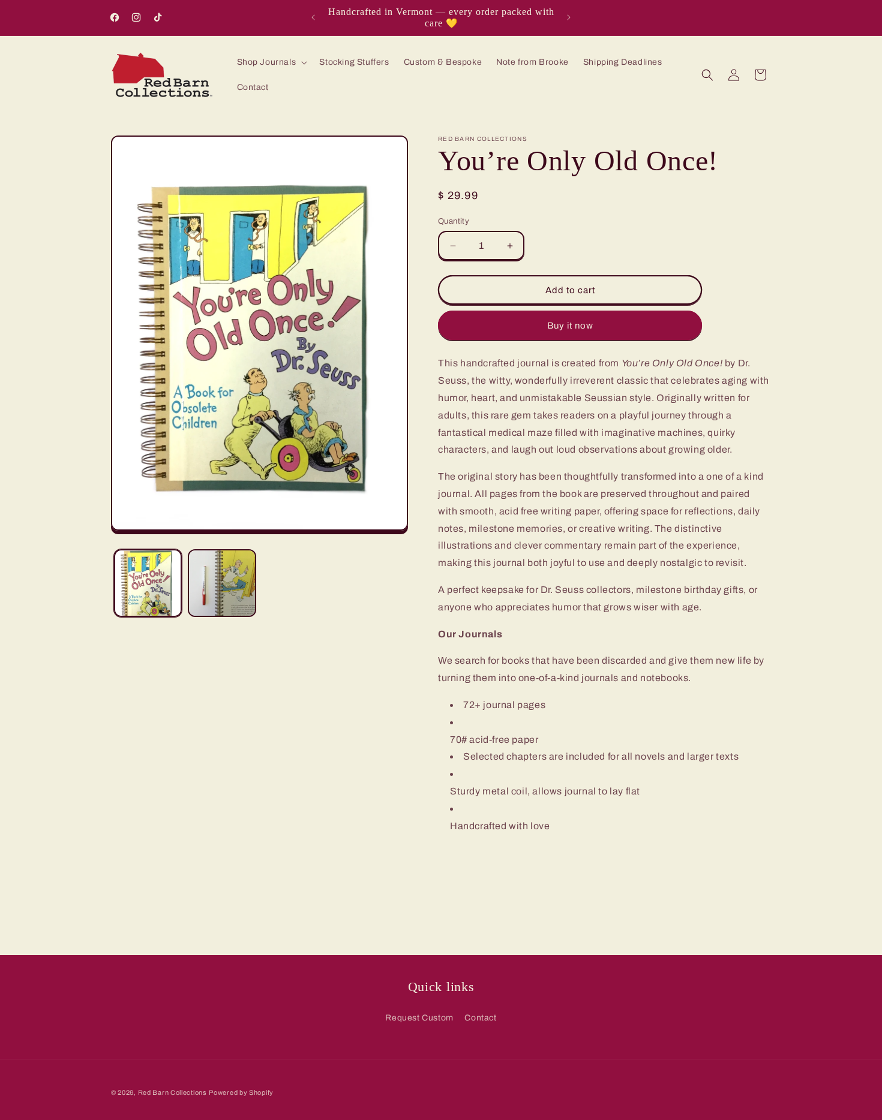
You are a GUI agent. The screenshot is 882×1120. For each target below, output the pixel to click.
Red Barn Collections (172, 1092)
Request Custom (419, 1017)
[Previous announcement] (313, 17)
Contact (480, 1017)
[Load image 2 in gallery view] (222, 583)
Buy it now (570, 325)
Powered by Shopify (241, 1092)
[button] (271, 62)
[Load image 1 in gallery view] (148, 583)
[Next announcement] (569, 17)
